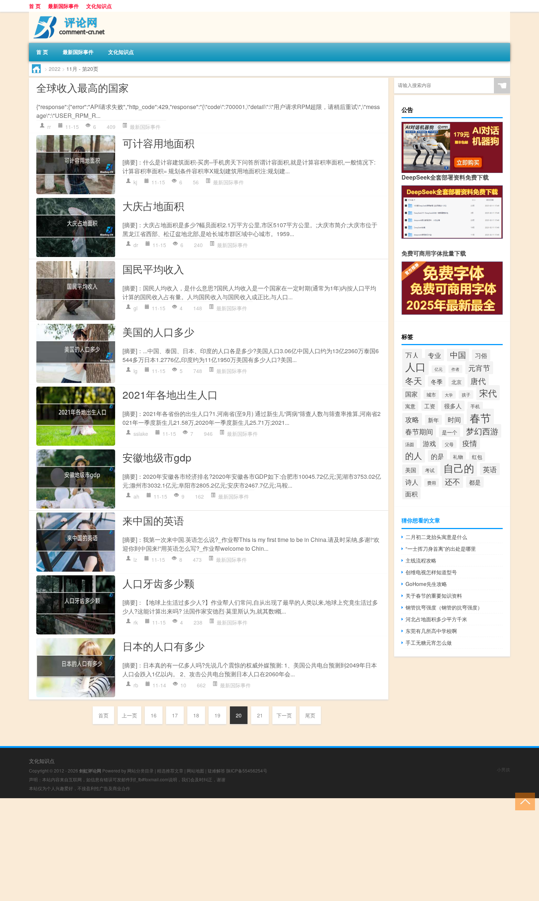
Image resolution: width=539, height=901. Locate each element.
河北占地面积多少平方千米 (436, 619)
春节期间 (419, 431)
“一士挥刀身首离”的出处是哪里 (441, 548)
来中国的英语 (153, 520)
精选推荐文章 (170, 770)
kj (135, 182)
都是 (475, 482)
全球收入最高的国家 (82, 87)
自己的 (458, 467)
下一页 (284, 715)
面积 (411, 493)
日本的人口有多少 (163, 645)
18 (196, 715)
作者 (455, 369)
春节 (480, 417)
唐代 (478, 380)
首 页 (35, 6)
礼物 (458, 456)
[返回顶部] (523, 801)
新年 (433, 420)
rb (135, 685)
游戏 (429, 443)
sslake (140, 433)
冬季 (437, 381)
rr (49, 126)
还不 (452, 481)
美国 (410, 470)
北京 (456, 382)
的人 (413, 455)
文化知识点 (99, 6)
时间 (454, 419)
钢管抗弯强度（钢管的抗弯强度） (444, 607)
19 (217, 715)
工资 (429, 406)
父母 (449, 444)
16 (154, 715)
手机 (475, 406)
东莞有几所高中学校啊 (431, 630)
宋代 (488, 392)
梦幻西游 (482, 431)
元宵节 (479, 367)
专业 (434, 355)
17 (175, 715)
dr (135, 245)
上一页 (129, 715)
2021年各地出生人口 (170, 394)
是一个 (449, 432)
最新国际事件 (63, 6)
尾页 (310, 715)
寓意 (410, 406)
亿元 (438, 369)
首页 (103, 715)
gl (135, 308)
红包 (477, 456)
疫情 (469, 443)
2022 (54, 68)
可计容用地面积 (158, 142)
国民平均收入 (153, 268)
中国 (458, 354)
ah (136, 496)
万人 (412, 355)
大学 (449, 395)
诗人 (411, 481)
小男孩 (503, 769)
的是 (437, 456)
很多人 (453, 406)
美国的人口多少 (158, 331)
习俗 (481, 355)
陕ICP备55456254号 (246, 770)
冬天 (413, 380)
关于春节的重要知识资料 (434, 595)
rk (135, 622)
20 (239, 715)
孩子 (466, 394)
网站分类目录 (140, 770)
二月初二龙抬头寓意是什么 (436, 536)
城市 (431, 394)
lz (135, 559)
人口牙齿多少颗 (158, 583)
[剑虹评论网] (67, 14)
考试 (429, 470)
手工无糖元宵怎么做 (429, 642)
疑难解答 (216, 770)
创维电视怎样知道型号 (431, 572)
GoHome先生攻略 (426, 583)
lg (135, 370)
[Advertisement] (220, 849)
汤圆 (409, 444)
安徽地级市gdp (156, 457)
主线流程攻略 (421, 560)
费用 (431, 483)
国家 (411, 393)
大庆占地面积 (153, 205)
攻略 (412, 419)
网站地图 (195, 770)
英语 (490, 469)
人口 (415, 366)
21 (260, 715)
